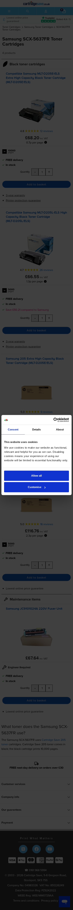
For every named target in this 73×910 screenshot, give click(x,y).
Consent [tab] (13, 429)
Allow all (36, 475)
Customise (34, 487)
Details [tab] (36, 429)
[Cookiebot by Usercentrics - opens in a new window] (53, 420)
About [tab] (60, 429)
